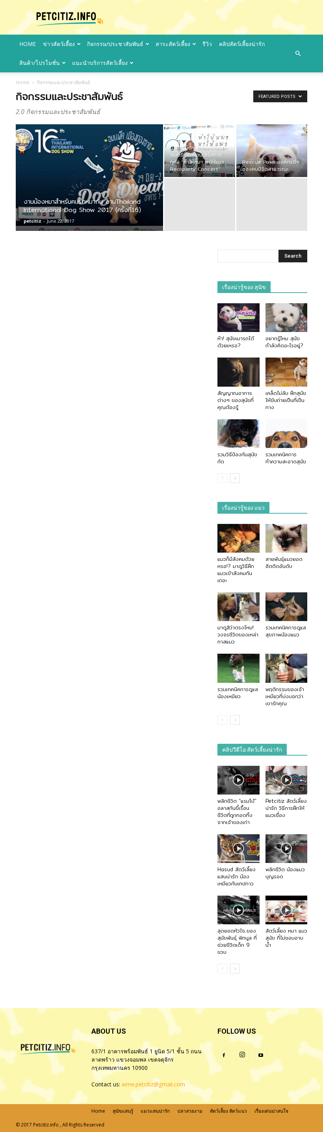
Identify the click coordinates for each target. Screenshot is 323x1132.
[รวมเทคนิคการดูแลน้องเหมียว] (238, 668)
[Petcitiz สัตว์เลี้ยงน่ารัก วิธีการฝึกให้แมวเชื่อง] (286, 780)
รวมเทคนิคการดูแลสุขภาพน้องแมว (285, 630)
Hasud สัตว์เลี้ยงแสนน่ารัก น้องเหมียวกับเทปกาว (236, 876)
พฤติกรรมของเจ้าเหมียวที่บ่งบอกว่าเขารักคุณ (284, 696)
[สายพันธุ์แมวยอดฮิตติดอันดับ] (286, 538)
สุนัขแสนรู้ (123, 1111)
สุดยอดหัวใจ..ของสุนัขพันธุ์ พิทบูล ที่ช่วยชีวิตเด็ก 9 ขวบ (237, 941)
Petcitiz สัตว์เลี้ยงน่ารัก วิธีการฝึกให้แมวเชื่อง (286, 808)
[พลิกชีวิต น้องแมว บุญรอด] (286, 848)
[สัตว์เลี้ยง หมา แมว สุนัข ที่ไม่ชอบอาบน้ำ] (286, 910)
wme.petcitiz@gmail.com (153, 1084)
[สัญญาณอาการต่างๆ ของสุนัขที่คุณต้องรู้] (238, 372)
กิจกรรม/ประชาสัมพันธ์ (115, 44)
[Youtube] (260, 1055)
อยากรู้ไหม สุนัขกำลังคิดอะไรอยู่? (284, 341)
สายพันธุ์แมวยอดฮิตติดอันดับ (284, 562)
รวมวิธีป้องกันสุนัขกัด (237, 457)
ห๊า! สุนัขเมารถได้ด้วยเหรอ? (235, 341)
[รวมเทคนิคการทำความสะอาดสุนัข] (286, 433)
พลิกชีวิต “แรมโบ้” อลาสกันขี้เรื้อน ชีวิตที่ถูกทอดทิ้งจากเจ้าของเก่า (236, 811)
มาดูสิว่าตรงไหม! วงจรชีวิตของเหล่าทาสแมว (237, 634)
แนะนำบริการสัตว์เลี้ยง (100, 62)
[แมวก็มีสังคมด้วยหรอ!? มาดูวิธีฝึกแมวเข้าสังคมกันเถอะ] (238, 538)
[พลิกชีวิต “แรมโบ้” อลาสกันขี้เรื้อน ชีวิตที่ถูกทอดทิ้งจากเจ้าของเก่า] (238, 780)
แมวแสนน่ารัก (155, 1111)
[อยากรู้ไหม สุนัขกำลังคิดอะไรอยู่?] (286, 317)
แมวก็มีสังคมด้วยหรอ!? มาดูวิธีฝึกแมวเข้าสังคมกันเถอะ (235, 569)
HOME (27, 44)
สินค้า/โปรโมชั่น (39, 62)
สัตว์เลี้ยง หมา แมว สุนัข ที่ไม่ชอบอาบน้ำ (286, 938)
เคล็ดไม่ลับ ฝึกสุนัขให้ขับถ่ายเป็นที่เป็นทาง (285, 400)
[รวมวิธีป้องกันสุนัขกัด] (238, 433)
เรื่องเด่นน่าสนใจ (271, 1111)
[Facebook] (223, 1055)
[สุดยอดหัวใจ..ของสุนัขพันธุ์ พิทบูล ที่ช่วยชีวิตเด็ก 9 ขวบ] (238, 910)
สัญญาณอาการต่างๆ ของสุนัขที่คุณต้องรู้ (235, 400)
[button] (297, 53)
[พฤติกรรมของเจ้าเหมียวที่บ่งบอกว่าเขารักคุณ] (286, 668)
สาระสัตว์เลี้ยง (173, 44)
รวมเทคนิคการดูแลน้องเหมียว (237, 692)
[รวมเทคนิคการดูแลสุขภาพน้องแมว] (286, 606)
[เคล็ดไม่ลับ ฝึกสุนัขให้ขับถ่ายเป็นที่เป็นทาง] (286, 372)
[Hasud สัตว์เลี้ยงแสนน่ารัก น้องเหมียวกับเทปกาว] (238, 848)
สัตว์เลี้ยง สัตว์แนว (228, 1111)
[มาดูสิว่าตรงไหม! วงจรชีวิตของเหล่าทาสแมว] (238, 606)
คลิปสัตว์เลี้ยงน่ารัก (242, 44)
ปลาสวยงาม (189, 1111)
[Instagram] (242, 1055)
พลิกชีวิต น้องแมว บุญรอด (285, 872)
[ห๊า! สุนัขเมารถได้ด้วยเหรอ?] (238, 317)
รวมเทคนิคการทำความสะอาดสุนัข (285, 457)
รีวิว (207, 44)
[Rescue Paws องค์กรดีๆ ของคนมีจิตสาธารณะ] (271, 150)
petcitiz (32, 221)
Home (23, 82)
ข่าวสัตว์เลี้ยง (59, 44)
